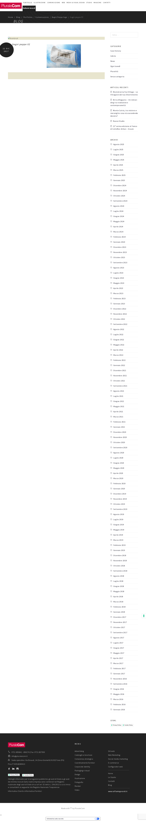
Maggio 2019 (118, 530)
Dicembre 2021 (119, 370)
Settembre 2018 (120, 571)
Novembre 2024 (120, 190)
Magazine (97, 3)
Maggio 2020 (118, 468)
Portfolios (28, 17)
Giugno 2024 (118, 216)
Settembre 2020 (120, 447)
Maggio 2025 (118, 160)
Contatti (106, 3)
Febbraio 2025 (119, 175)
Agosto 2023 (118, 268)
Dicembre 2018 (119, 555)
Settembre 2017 (120, 632)
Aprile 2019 (118, 535)
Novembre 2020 (120, 437)
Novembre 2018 (120, 560)
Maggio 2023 (118, 283)
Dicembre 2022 (119, 309)
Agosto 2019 (118, 514)
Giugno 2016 (118, 689)
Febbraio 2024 (119, 237)
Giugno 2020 (118, 463)
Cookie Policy (128, 725)
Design (77, 774)
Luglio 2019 (118, 519)
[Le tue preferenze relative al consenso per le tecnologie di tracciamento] (144, 616)
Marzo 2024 (118, 232)
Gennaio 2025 (119, 180)
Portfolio (27, 3)
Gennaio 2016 (119, 709)
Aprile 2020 (118, 473)
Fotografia (79, 782)
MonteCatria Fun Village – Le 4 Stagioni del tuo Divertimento (124, 93)
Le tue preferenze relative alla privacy (80, 818)
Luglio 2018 (118, 581)
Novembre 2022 (120, 314)
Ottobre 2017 (119, 627)
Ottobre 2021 (119, 381)
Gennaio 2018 (119, 612)
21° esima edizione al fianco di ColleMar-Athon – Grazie (123, 127)
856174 (26, 752)
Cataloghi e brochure (83, 755)
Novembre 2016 (120, 679)
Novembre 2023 (120, 252)
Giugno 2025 (118, 154)
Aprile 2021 (118, 411)
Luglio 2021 (118, 396)
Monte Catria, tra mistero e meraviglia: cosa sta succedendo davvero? (124, 113)
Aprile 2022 (118, 350)
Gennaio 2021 (119, 427)
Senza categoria (117, 76)
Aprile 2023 (118, 288)
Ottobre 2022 (119, 319)
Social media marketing (118, 759)
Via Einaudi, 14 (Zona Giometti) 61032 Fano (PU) (44, 760)
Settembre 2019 (120, 509)
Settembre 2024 (120, 201)
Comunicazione (53, 3)
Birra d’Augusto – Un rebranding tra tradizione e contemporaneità (124, 102)
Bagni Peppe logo (59, 17)
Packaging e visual (82, 770)
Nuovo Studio (119, 121)
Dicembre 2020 (119, 432)
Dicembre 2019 (119, 494)
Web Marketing (114, 755)
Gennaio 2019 (119, 550)
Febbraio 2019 (119, 545)
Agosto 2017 (118, 637)
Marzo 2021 (118, 417)
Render (78, 786)
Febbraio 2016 (119, 704)
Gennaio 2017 (119, 673)
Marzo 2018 (118, 602)
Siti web (111, 751)
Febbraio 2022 (119, 360)
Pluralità (114, 71)
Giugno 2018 (118, 586)
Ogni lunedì (115, 66)
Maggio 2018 (118, 591)
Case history (115, 51)
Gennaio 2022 (119, 365)
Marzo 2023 (118, 293)
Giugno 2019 (118, 524)
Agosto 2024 (118, 206)
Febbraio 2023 (119, 298)
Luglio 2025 (118, 149)
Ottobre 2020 (119, 442)
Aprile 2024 (118, 226)
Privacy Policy (117, 725)
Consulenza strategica (84, 759)
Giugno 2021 (118, 401)
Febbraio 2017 (119, 668)
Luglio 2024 (118, 211)
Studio (89, 3)
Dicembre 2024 (119, 185)
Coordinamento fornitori (85, 763)
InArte (113, 56)
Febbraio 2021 (119, 422)
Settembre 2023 (120, 262)
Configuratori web (115, 767)
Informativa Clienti (15, 791)
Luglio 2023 (118, 273)
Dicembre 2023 (119, 247)
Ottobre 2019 (119, 504)
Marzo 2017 (118, 663)
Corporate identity (82, 767)
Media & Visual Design (76, 3)
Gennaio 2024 (119, 242)
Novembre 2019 (120, 499)
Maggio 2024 (118, 221)
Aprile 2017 (118, 658)
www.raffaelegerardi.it (118, 791)
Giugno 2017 (118, 648)
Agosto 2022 (118, 329)
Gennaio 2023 (119, 303)
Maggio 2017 (118, 653)
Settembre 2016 (120, 684)
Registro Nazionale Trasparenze (46, 787)
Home (10, 17)
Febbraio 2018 (119, 607)
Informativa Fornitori (33, 791)
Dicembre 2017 (119, 617)
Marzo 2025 (118, 170)
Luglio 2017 (118, 643)
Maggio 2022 (118, 345)
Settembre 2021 (120, 386)
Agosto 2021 (118, 391)
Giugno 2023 (118, 278)
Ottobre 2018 (119, 566)
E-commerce (113, 763)
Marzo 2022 (118, 355)
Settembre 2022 (120, 324)
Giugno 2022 (118, 339)
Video (77, 790)
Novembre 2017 (120, 622)
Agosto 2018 (118, 576)
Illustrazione (40, 3)
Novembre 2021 (120, 375)
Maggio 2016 (118, 694)
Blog (18, 17)
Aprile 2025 (118, 165)
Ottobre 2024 (119, 196)
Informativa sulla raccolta (55, 818)
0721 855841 (17, 752)
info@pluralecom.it (19, 756)
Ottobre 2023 (119, 257)
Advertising (79, 751)
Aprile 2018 (118, 596)
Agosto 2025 (118, 144)
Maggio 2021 (118, 406)
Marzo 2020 (118, 478)
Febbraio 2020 (119, 483)
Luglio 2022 (118, 334)
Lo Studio (112, 777)
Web (63, 3)
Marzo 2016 (118, 699)
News (112, 61)
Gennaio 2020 (119, 488)
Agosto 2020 (118, 452)
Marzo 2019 (118, 540)
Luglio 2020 (118, 458)
